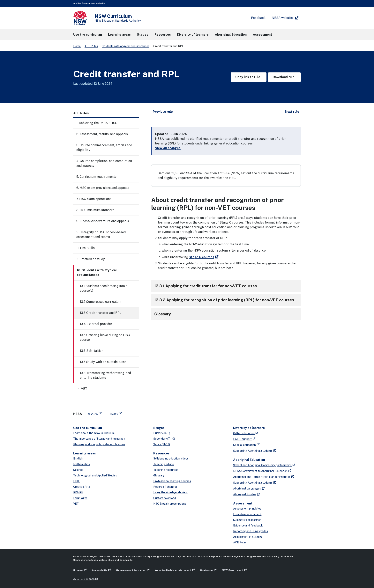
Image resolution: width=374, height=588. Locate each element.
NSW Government (232, 570)
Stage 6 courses (201, 257)
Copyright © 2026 (83, 579)
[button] (87, 34)
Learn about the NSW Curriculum (94, 433)
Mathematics (81, 464)
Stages (159, 428)
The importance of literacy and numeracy (99, 438)
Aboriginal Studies (244, 494)
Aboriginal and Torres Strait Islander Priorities (261, 476)
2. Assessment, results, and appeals (102, 134)
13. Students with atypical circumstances (97, 272)
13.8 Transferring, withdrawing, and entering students (105, 375)
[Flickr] (144, 412)
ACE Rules (91, 46)
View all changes (168, 148)
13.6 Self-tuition (91, 351)
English (78, 458)
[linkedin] (132, 412)
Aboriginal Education (249, 460)
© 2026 (93, 413)
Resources (161, 453)
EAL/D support (242, 439)
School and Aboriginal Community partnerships (262, 465)
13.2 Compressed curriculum (100, 302)
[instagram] (140, 412)
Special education (244, 444)
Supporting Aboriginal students (253, 450)
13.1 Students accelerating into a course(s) (103, 288)
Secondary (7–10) (164, 438)
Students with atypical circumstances (125, 46)
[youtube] (136, 412)
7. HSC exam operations (93, 199)
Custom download (164, 498)
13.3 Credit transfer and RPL (100, 313)
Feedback (258, 18)
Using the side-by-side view (170, 492)
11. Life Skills (85, 248)
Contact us (206, 570)
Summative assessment (248, 519)
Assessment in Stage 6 (247, 536)
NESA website (282, 18)
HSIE (76, 481)
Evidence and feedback (248, 525)
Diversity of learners (249, 428)
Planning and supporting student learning (99, 444)
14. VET (81, 389)
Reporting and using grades (250, 531)
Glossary (158, 475)
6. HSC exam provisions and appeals (102, 188)
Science (78, 469)
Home (77, 46)
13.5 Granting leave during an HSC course (105, 337)
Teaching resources (165, 469)
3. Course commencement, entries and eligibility (104, 147)
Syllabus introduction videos (171, 458)
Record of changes (165, 486)
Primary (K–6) (161, 433)
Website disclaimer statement (173, 570)
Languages (80, 498)
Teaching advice (163, 464)
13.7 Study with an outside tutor (103, 362)
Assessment (242, 503)
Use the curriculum (87, 428)
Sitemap (78, 570)
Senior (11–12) (161, 444)
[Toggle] (135, 123)
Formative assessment (247, 514)
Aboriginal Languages (247, 488)
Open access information (131, 570)
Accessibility (99, 570)
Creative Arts (81, 486)
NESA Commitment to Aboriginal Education (260, 471)
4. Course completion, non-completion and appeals (104, 163)
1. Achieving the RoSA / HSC (96, 123)
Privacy (113, 413)
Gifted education (244, 433)
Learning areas (84, 453)
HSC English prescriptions (169, 503)
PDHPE (78, 492)
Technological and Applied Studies (95, 475)
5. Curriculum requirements (96, 177)
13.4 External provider (96, 324)
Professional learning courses (172, 481)
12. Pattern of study (90, 259)
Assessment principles (247, 508)
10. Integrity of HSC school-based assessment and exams (101, 234)
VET (76, 503)
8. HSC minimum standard (95, 210)
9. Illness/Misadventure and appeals (102, 221)
